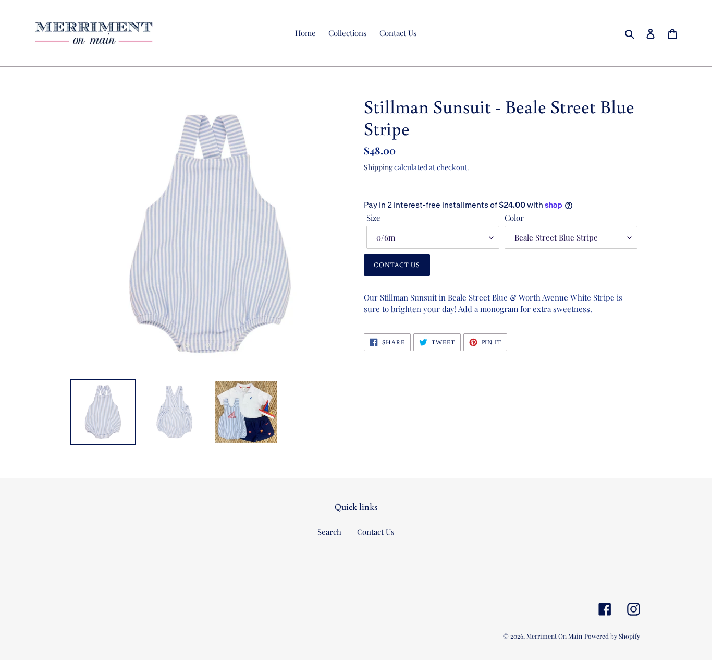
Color (514, 217)
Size (373, 217)
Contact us (397, 264)
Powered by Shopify (612, 636)
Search (329, 531)
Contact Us (376, 531)
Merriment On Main (554, 636)
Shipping (378, 167)
